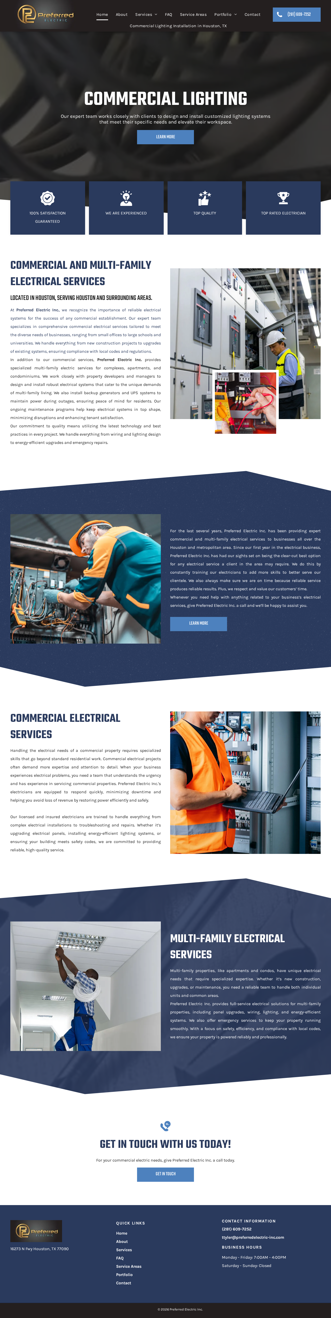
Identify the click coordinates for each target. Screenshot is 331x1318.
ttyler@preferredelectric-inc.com (253, 1237)
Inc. (55, 309)
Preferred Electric (33, 309)
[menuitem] (102, 14)
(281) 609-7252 (237, 1229)
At (12, 309)
